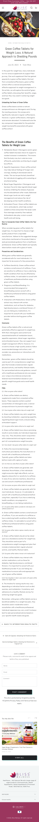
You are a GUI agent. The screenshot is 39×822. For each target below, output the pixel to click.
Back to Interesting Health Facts (20, 624)
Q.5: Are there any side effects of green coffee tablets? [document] (18, 464)
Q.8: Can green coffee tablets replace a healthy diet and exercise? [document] (18, 531)
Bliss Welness (16, 818)
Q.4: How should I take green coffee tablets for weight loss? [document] (19, 445)
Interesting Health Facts (21, 43)
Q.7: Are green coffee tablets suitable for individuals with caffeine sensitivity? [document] (18, 508)
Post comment (19, 692)
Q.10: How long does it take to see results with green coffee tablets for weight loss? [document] (19, 579)
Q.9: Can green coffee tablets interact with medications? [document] (18, 553)
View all (19, 758)
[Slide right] (34, 718)
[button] (31, 8)
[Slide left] (30, 718)
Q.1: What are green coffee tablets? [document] (12, 391)
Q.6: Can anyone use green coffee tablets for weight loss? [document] (18, 485)
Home (10, 43)
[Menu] (3, 8)
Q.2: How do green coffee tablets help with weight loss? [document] (18, 410)
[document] (19, 143)
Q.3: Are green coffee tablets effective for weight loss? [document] (18, 426)
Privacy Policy (15, 701)
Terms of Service (30, 701)
